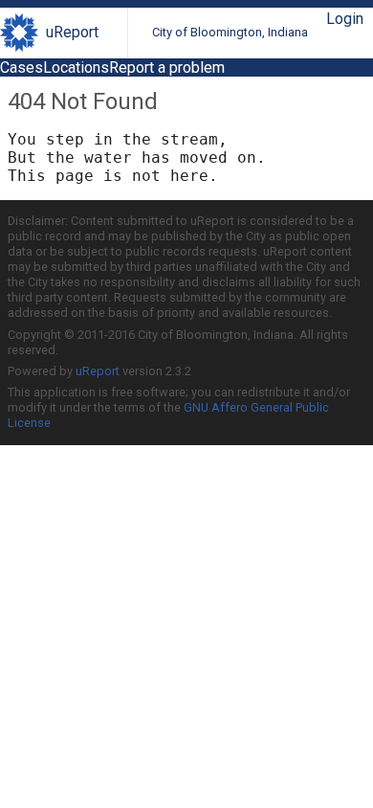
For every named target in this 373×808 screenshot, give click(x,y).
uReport (72, 32)
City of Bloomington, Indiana (230, 32)
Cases (21, 67)
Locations (76, 67)
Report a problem (167, 67)
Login (344, 19)
